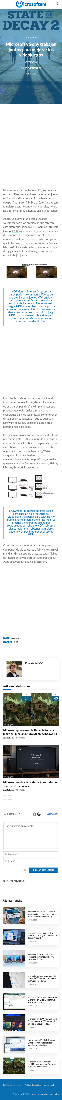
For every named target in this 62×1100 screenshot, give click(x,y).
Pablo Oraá (31, 74)
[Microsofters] (31, 4)
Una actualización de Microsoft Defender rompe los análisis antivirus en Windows (41, 1042)
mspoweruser (16, 638)
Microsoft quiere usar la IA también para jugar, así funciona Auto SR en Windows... (41, 1064)
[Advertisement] (31, 154)
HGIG (15, 231)
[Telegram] (51, 115)
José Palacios (8, 738)
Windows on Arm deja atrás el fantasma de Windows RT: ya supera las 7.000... (41, 957)
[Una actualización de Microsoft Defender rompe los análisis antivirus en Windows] (14, 1044)
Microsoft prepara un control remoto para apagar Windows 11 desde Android (42, 935)
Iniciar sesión (51, 814)
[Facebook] (21, 115)
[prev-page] (5, 797)
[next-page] (10, 797)
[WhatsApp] (36, 115)
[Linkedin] (43, 115)
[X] (29, 115)
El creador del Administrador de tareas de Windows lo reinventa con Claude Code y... (42, 978)
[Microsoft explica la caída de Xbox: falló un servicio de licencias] (31, 761)
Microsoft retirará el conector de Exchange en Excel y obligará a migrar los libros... (42, 1000)
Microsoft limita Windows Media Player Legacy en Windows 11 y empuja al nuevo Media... (42, 1021)
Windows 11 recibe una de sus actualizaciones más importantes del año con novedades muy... (42, 914)
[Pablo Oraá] (14, 669)
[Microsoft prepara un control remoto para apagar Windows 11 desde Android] (14, 937)
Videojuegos (31, 37)
